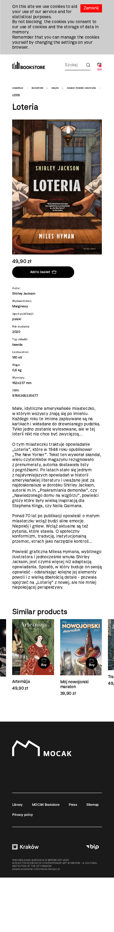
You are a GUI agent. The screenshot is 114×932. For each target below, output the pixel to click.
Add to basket (40, 272)
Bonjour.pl (54, 869)
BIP (92, 847)
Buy (44, 665)
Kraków (25, 847)
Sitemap (92, 804)
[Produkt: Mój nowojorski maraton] (81, 657)
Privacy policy (22, 814)
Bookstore (37, 88)
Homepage (17, 88)
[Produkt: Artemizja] (33, 655)
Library (17, 804)
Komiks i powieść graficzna (81, 88)
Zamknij (91, 8)
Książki (54, 88)
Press (73, 804)
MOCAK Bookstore (46, 804)
